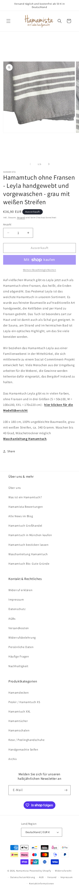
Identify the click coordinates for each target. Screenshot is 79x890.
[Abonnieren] (65, 790)
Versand (21, 217)
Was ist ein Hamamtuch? (25, 497)
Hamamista (22, 870)
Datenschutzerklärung (22, 877)
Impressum (16, 599)
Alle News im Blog (20, 516)
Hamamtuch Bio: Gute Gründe (29, 563)
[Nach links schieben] (30, 164)
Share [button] (11, 451)
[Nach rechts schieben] (49, 164)
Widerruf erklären (20, 590)
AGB (41, 877)
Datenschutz (17, 609)
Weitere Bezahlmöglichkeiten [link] (39, 269)
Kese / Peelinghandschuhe (26, 740)
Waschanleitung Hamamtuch (28, 554)
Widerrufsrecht (63, 870)
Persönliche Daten (20, 647)
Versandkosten (18, 628)
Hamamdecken (18, 692)
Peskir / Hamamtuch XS (24, 702)
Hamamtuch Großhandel (25, 525)
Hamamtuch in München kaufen (30, 535)
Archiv (12, 759)
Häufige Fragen (18, 656)
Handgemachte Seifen (23, 749)
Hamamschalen (18, 730)
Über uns (14, 488)
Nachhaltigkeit (18, 666)
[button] (8, 21)
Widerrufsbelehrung (22, 637)
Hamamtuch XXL (19, 711)
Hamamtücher (18, 721)
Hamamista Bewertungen (25, 507)
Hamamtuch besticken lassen (28, 545)
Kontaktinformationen (41, 883)
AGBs (11, 619)
